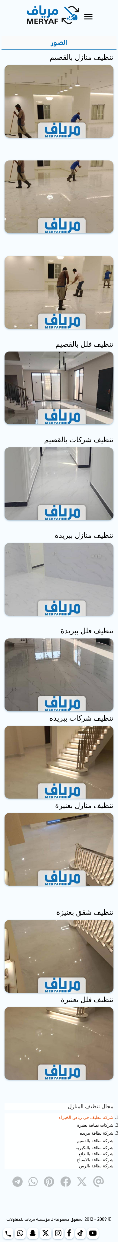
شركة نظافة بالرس (96, 1165)
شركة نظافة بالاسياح (95, 1159)
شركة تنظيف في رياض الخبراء (86, 1117)
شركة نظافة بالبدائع (96, 1153)
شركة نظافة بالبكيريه (94, 1147)
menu (88, 16)
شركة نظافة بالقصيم (95, 1140)
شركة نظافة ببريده (96, 1133)
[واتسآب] (20, 1233)
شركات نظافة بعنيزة (95, 1125)
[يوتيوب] (93, 1233)
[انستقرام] (58, 1233)
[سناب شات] (32, 1233)
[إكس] (45, 1233)
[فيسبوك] (69, 1233)
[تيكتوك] (80, 1233)
